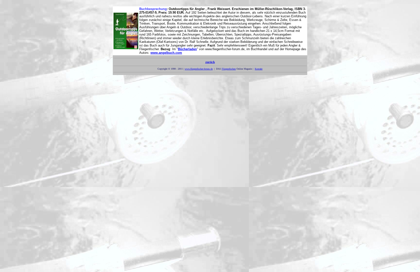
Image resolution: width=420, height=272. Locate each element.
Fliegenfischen (229, 68)
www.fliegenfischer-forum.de (199, 68)
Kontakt (258, 68)
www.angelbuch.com (166, 53)
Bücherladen (187, 49)
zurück (210, 62)
